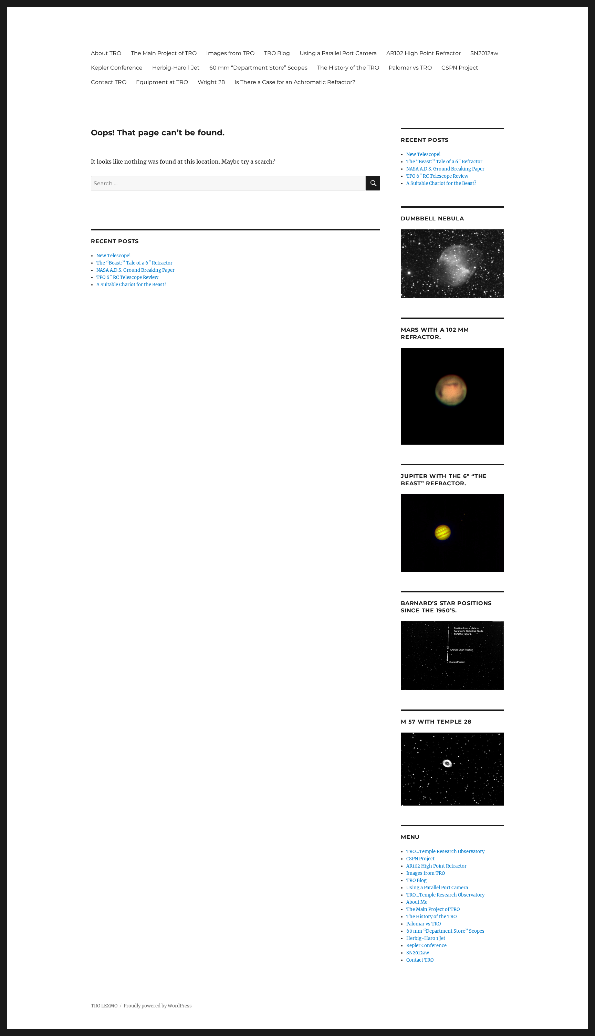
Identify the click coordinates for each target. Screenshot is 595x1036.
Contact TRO (108, 82)
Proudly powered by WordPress (158, 1006)
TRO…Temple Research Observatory (445, 851)
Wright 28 (211, 82)
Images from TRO (230, 53)
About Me (416, 902)
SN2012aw (484, 53)
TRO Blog (277, 53)
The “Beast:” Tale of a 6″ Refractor (134, 263)
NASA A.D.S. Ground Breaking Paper (135, 270)
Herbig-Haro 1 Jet (176, 67)
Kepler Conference (117, 67)
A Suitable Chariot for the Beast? (131, 285)
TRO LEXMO (104, 1006)
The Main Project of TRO (164, 53)
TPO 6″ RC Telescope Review (127, 277)
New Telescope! (113, 256)
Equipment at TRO (162, 82)
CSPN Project (459, 67)
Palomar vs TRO (410, 67)
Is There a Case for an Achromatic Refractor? (294, 82)
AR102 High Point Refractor (423, 53)
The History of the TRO (348, 67)
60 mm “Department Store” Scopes (258, 67)
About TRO (106, 53)
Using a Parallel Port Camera (338, 53)
